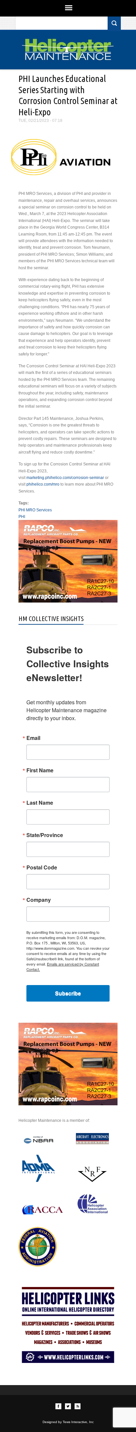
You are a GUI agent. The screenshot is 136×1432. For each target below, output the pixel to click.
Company (38, 899)
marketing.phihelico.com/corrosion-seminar (65, 477)
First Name (39, 770)
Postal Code (41, 867)
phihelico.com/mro (42, 484)
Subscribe (68, 993)
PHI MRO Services (35, 510)
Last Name (39, 802)
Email (33, 738)
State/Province (44, 835)
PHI (21, 516)
